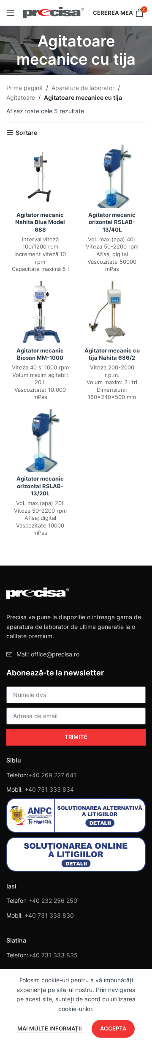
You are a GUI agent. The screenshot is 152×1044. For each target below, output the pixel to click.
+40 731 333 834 (49, 789)
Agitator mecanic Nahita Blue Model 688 (40, 222)
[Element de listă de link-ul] (76, 654)
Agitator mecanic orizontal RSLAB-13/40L (112, 222)
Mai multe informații (50, 1028)
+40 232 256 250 (52, 900)
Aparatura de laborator (83, 87)
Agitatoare (20, 97)
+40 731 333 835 (53, 955)
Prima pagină (24, 87)
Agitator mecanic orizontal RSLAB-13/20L (40, 486)
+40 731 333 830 (49, 915)
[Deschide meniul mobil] (10, 12)
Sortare (26, 132)
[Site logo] (53, 12)
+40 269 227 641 (52, 775)
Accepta (113, 1028)
